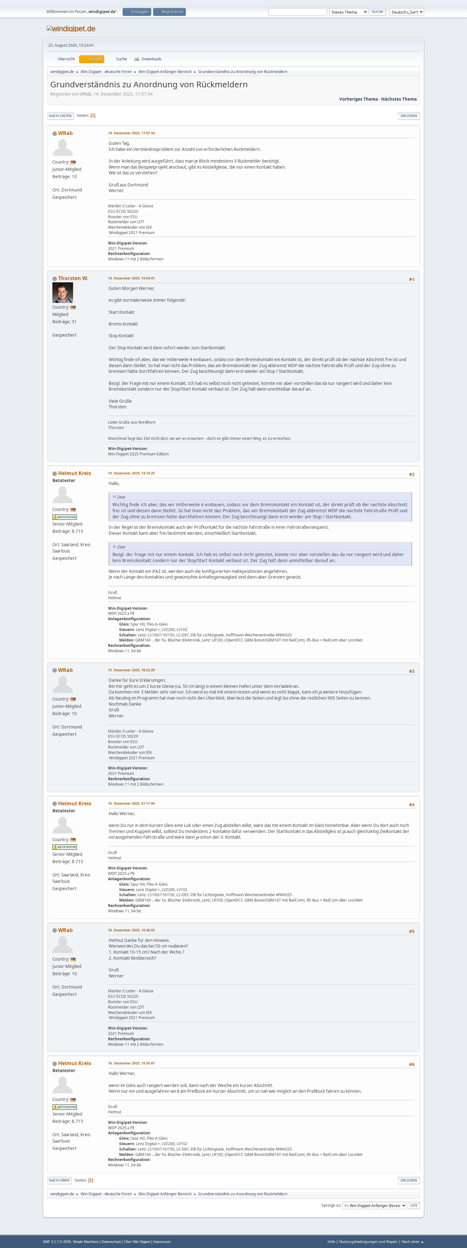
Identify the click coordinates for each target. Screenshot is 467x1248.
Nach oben (59, 1180)
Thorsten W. (73, 278)
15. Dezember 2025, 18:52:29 (131, 670)
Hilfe (331, 1241)
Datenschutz (111, 1242)
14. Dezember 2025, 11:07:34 (131, 133)
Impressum (162, 1242)
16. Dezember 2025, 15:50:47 (131, 1063)
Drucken (409, 115)
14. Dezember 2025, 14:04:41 (131, 278)
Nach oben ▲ (413, 1241)
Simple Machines (86, 1242)
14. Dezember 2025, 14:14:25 (131, 473)
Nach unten (60, 115)
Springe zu (330, 1205)
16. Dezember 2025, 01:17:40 (131, 803)
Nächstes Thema (399, 99)
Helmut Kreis (74, 473)
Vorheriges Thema (358, 99)
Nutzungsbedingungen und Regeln (368, 1241)
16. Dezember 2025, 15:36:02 (131, 930)
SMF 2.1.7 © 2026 (57, 1242)
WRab (65, 133)
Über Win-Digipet (137, 1242)
